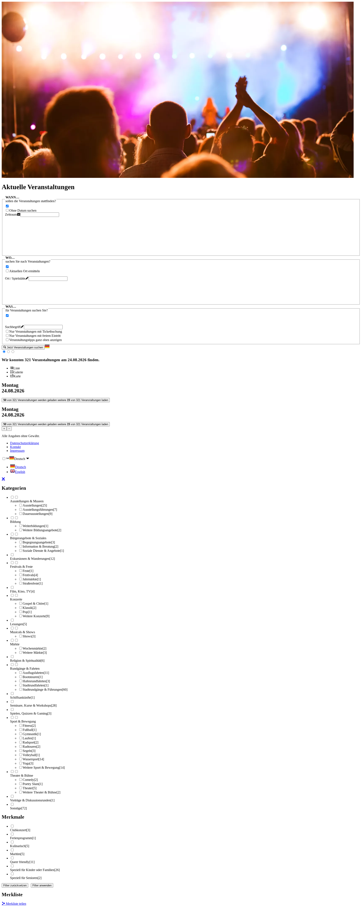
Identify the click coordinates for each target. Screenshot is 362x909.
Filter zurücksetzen (15, 885)
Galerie (18, 372)
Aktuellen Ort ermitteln (24, 271)
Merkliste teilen (15, 903)
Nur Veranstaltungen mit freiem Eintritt (35, 335)
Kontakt (15, 447)
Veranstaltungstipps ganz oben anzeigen (35, 340)
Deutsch (20, 459)
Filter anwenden (42, 885)
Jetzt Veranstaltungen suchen (24, 347)
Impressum (17, 450)
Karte (17, 376)
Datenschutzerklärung (24, 443)
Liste (16, 368)
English (20, 472)
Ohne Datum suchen (22, 210)
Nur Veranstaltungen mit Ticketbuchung (35, 331)
